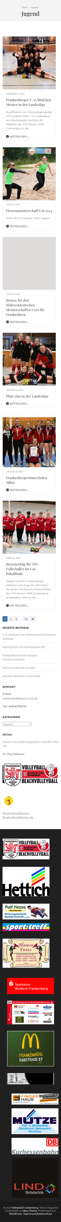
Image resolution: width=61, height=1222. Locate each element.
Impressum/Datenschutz (37, 1213)
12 (25, 619)
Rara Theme (30, 1210)
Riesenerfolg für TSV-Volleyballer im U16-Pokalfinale (22, 569)
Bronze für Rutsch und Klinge (21, 676)
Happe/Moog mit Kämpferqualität (24, 647)
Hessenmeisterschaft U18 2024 (29, 210)
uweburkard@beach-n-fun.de (20, 698)
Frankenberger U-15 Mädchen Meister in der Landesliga (28, 102)
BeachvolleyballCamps (16, 813)
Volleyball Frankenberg (25, 1207)
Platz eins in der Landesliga (27, 396)
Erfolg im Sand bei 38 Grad (19, 667)
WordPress (15, 1213)
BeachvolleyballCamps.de (18, 817)
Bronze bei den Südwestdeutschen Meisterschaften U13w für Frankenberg (25, 307)
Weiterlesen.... (19, 136)
